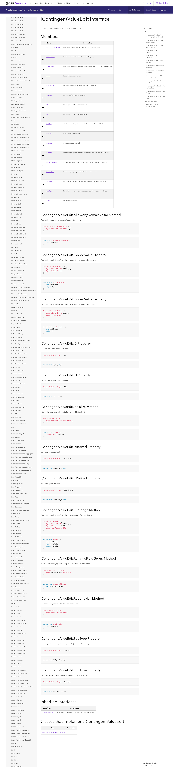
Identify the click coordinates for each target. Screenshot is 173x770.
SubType (49, 181)
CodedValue (50, 57)
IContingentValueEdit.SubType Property (156, 92)
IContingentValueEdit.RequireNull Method (155, 87)
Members (148, 32)
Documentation (36, 3)
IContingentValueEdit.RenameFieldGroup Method (155, 82)
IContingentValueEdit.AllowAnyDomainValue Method (154, 36)
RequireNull (50, 172)
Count (48, 76)
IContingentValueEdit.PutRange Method (154, 77)
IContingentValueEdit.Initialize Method (155, 61)
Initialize (49, 124)
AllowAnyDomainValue (53, 47)
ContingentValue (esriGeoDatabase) (53, 732)
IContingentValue (47, 712)
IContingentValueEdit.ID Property (153, 51)
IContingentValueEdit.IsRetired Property (155, 66)
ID (47, 105)
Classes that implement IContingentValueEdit (152, 105)
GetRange (49, 95)
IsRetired (49, 133)
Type (48, 200)
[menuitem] (111, 10)
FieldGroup (50, 85)
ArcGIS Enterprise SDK (16, 10)
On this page (147, 29)
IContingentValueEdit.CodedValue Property (155, 41)
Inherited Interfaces (151, 101)
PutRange (49, 153)
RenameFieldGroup (52, 162)
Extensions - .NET (36, 10)
